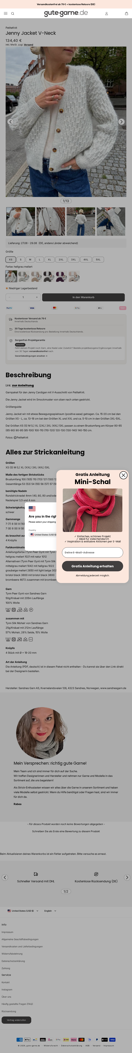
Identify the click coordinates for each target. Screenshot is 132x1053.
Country (32, 530)
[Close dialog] (123, 475)
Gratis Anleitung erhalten (92, 566)
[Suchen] (12, 13)
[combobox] (44, 534)
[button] (127, 13)
